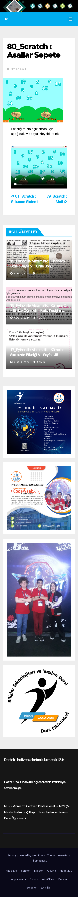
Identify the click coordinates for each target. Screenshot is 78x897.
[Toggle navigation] (70, 19)
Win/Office (48, 879)
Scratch (25, 870)
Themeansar (38, 860)
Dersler (62, 879)
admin (40, 273)
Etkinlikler (46, 887)
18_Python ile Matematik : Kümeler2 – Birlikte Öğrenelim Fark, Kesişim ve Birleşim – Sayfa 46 (38, 310)
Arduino (51, 870)
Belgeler (32, 887)
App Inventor (18, 879)
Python (34, 879)
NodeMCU (66, 870)
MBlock (38, 870)
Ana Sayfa (11, 870)
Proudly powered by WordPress (27, 855)
